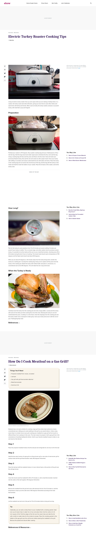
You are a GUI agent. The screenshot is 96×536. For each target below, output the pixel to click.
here (79, 68)
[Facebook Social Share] (4, 66)
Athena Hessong (13, 365)
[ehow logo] (7, 3)
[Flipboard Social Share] (4, 76)
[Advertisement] (48, 53)
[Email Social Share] (4, 80)
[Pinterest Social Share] (4, 69)
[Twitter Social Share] (4, 73)
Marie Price (12, 40)
